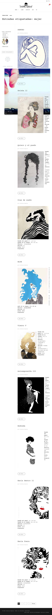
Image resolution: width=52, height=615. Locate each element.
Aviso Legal (26, 612)
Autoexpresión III (27, 371)
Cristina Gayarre (24, 33)
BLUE (20, 262)
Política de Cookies (45, 612)
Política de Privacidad (35, 612)
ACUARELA (5, 37)
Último (33, 603)
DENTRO (21, 30)
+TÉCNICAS (5, 46)
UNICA (4, 34)
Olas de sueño (25, 200)
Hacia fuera (23, 541)
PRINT (4, 36)
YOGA (8, 61)
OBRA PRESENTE (6, 31)
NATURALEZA (7, 60)
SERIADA (5, 33)
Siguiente (30, 604)
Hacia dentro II (26, 481)
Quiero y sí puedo (27, 145)
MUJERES (7, 57)
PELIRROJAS (7, 58)
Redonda (21, 426)
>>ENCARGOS (7, 115)
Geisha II (22, 91)
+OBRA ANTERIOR (7, 66)
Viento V (22, 326)
